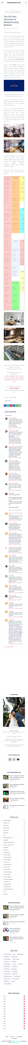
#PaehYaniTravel (14, 820)
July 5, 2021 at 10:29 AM (15, 572)
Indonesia (14, 832)
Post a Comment (9, 646)
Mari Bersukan (7, 966)
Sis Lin (10, 565)
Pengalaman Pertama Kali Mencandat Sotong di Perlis (17, 792)
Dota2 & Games (7, 959)
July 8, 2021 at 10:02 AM (15, 582)
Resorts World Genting (14, 842)
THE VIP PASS (14, 388)
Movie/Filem (14, 966)
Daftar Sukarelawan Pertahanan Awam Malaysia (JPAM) (15, 930)
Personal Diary (7, 971)
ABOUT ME (12, 1036)
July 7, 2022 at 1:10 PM (14, 599)
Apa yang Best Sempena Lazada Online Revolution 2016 (16, 938)
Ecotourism (14, 825)
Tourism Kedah (14, 854)
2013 (14, 1028)
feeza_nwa (11, 595)
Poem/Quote (15, 971)
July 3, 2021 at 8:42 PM (14, 520)
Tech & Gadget (17, 976)
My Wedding (6, 969)
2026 (14, 996)
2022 (14, 1006)
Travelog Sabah (14, 884)
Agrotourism (14, 823)
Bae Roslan (11, 473)
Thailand (14, 850)
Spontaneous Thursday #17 (17, 805)
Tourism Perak (14, 867)
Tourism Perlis (14, 869)
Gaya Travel (14, 827)
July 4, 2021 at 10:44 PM (15, 553)
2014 (14, 1026)
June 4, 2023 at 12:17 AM (15, 643)
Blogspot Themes (16, 1041)
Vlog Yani (14, 894)
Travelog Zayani (14, 886)
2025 (14, 999)
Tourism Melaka (14, 859)
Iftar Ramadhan (7, 964)
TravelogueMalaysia (14, 889)
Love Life (14, 964)
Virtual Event (6, 981)
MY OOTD (20, 964)
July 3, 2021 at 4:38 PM (14, 490)
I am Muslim (13, 961)
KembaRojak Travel (14, 837)
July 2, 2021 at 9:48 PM (14, 470)
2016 (14, 1021)
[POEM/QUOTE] (6, 923)
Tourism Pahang (14, 864)
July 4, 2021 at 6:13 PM (14, 544)
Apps (14, 954)
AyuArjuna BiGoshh (13, 547)
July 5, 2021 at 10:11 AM (15, 562)
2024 (14, 1001)
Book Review (6, 956)
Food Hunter (6, 961)
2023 (14, 1003)
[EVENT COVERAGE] (6, 916)
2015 (14, 1023)
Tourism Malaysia (14, 857)
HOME (7, 1036)
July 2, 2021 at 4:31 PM (14, 428)
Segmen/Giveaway (8, 976)
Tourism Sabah (14, 874)
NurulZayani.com (14, 3)
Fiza (10, 602)
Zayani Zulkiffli (8, 28)
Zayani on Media (7, 983)
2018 (14, 1016)
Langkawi (14, 840)
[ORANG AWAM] (6, 930)
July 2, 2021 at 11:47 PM (15, 480)
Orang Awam (14, 969)
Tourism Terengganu (14, 879)
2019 (14, 1013)
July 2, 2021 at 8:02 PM (14, 457)
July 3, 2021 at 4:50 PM (14, 510)
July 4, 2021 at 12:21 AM (15, 530)
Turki (14, 891)
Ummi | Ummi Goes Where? (15, 513)
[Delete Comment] (20, 428)
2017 (14, 1018)
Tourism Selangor (14, 876)
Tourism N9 (14, 862)
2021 (14, 1008)
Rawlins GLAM (12, 430)
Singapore (14, 847)
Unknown (11, 555)
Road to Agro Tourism (14, 845)
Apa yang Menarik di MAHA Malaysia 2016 (17, 785)
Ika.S (10, 575)
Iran (14, 835)
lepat (10, 493)
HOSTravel (14, 830)
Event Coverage (16, 959)
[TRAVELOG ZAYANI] (6, 907)
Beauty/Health (20, 954)
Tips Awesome (7, 978)
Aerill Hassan (12, 460)
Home (6, 11)
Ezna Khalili (11, 418)
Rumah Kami (14, 974)
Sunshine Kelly (12, 483)
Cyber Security (14, 956)
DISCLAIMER (14, 1038)
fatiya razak (11, 585)
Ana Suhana (11, 523)
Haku (10, 619)
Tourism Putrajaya (14, 872)
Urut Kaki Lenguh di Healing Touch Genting (17, 799)
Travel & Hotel (11, 11)
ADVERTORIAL (19, 1036)
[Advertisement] (14, 678)
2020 (14, 1011)
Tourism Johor (14, 852)
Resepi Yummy (7, 974)
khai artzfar (11, 533)
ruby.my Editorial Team (14, 446)
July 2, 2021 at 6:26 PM (14, 443)
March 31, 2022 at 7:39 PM (15, 592)
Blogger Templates (14, 1042)
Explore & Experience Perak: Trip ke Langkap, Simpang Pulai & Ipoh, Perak (17, 777)
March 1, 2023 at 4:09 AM (15, 608)
